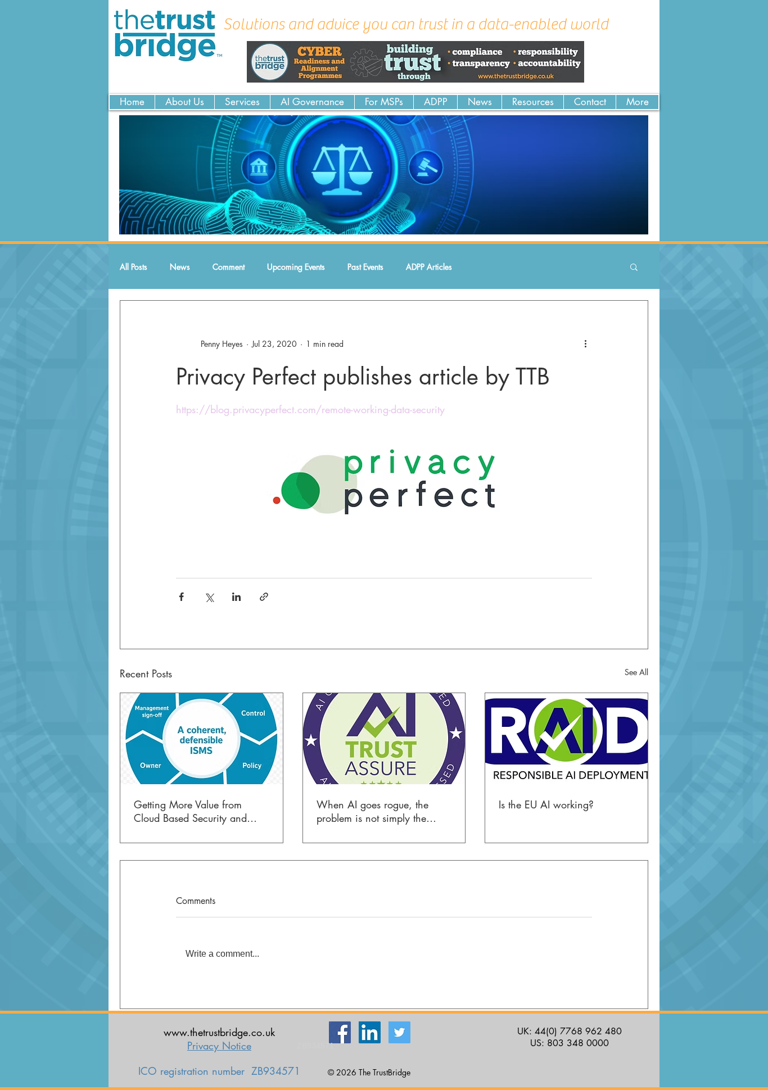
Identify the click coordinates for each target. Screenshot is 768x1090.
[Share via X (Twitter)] (209, 596)
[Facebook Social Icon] (340, 1032)
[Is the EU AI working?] (566, 738)
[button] (634, 266)
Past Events (365, 267)
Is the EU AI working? (546, 804)
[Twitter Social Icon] (399, 1032)
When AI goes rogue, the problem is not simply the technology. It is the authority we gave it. (380, 811)
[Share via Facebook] (181, 596)
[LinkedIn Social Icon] (370, 1032)
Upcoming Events (296, 267)
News (180, 267)
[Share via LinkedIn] (236, 596)
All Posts (133, 267)
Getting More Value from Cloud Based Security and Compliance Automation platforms (190, 811)
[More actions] (585, 343)
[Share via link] (264, 596)
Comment (229, 267)
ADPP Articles (429, 267)
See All (636, 672)
